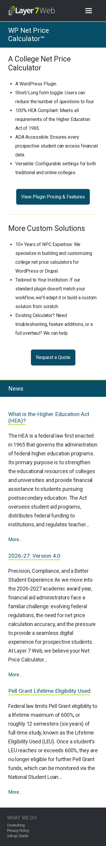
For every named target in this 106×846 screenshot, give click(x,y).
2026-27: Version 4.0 (34, 555)
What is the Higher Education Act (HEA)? (48, 417)
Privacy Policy (18, 830)
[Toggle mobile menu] (88, 10)
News (15, 388)
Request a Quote (53, 357)
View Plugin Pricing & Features (53, 197)
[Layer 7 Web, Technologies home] (31, 10)
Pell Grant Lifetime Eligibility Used (49, 691)
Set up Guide (17, 836)
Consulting (16, 825)
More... (15, 539)
